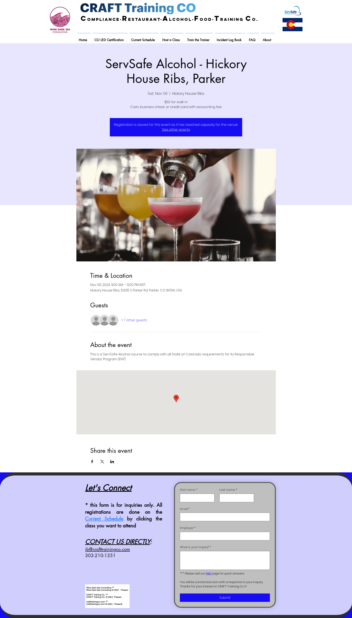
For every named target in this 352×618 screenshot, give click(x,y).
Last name (228, 490)
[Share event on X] (102, 461)
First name (188, 490)
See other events (176, 129)
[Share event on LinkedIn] (112, 461)
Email (185, 509)
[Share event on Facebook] (92, 461)
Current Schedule (104, 518)
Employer (188, 528)
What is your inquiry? (195, 547)
